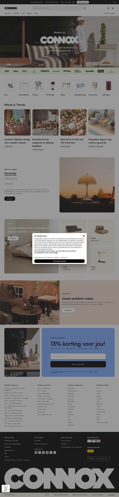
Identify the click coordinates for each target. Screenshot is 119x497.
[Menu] (9, 486)
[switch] (6, 490)
